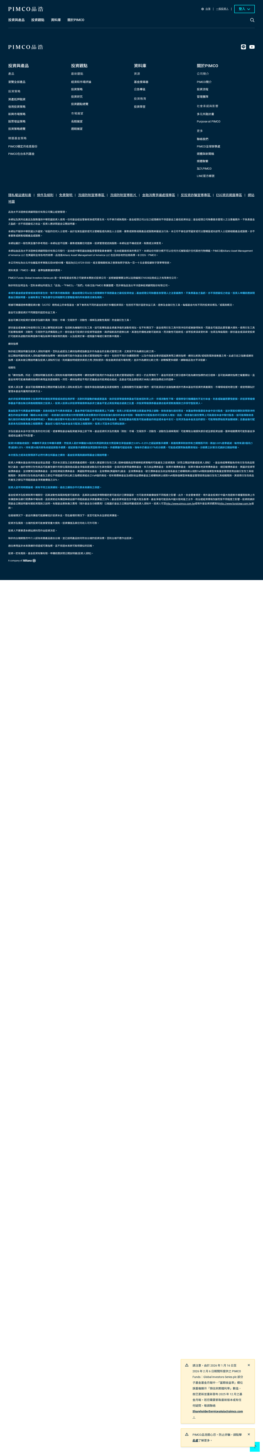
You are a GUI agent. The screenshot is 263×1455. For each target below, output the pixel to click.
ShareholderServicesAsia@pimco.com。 (218, 1414)
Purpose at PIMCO (208, 121)
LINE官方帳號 (206, 176)
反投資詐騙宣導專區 (196, 195)
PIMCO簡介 (204, 82)
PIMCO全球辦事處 (208, 146)
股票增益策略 (16, 121)
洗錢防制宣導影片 (123, 195)
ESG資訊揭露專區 (229, 195)
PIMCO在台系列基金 (21, 153)
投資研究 (77, 96)
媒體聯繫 (202, 161)
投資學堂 (139, 106)
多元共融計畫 (205, 114)
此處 (195, 1440)
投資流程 (202, 89)
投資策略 (77, 89)
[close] (248, 1365)
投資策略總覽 (16, 128)
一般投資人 (222, 9)
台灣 (207, 9)
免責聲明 (66, 195)
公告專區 (139, 89)
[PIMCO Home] (25, 9)
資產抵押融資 (16, 99)
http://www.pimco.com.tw (180, 503)
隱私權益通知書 (19, 195)
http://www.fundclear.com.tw (235, 503)
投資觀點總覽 (79, 104)
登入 (242, 9)
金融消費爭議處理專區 (158, 195)
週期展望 (77, 128)
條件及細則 (45, 195)
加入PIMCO (204, 168)
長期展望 (77, 121)
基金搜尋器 (141, 82)
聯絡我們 (202, 139)
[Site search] (252, 23)
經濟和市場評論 (81, 82)
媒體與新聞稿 (205, 153)
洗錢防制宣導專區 (91, 195)
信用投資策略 (16, 106)
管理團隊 (202, 96)
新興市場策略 (16, 114)
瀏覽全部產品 (16, 82)
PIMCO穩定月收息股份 (22, 146)
